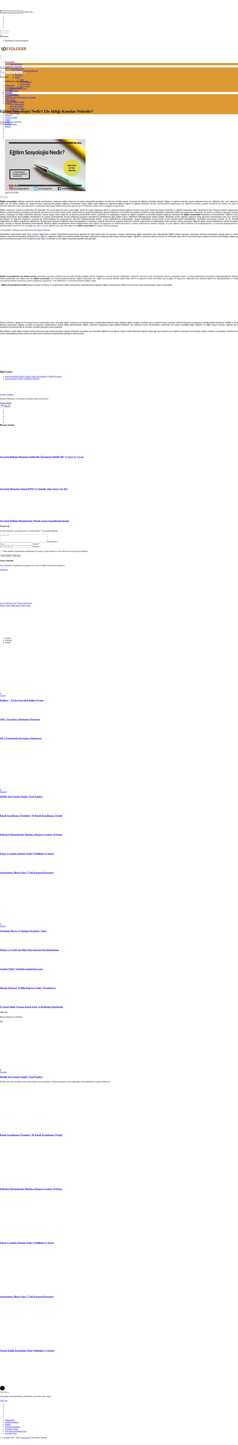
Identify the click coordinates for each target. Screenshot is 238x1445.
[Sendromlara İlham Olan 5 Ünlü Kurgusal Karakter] (9, 868)
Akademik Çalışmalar (13, 88)
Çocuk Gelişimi (11, 94)
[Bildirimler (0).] (1, 75)
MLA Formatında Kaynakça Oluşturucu (21, 738)
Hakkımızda (10, 62)
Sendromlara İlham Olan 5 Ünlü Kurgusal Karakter (27, 872)
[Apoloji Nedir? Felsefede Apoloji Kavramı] (9, 964)
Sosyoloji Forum (11, 1429)
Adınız (36, 544)
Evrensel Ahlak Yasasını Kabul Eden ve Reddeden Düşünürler (31, 1007)
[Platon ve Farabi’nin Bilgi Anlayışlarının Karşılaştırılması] (9, 945)
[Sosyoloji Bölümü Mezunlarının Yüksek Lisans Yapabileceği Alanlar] (21, 516)
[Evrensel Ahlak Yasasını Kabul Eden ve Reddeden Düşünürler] (9, 1002)
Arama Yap (27, 12)
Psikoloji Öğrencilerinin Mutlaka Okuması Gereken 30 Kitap (31, 834)
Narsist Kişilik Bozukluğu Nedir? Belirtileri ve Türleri (27, 1350)
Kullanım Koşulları (12, 1427)
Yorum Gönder (6, 556)
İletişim (8, 103)
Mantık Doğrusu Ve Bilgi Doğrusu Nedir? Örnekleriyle (28, 988)
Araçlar (3, 694)
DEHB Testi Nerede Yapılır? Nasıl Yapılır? (21, 796)
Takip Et (6, 406)
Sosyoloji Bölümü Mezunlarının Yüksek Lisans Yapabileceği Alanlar (34, 521)
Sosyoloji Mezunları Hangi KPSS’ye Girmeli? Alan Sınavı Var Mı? (34, 489)
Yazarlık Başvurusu (12, 3)
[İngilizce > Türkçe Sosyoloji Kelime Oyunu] (39, 691)
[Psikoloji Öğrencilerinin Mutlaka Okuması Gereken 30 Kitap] (9, 830)
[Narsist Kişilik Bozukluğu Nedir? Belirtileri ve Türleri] (39, 1346)
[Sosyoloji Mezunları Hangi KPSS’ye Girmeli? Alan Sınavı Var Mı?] (21, 484)
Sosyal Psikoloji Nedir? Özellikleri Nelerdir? (22, 379)
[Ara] (34, 12)
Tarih (7, 99)
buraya (40, 230)
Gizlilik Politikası (11, 1422)
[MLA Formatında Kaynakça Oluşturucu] (9, 733)
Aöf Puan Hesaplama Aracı (15, 1431)
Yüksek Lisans (11, 101)
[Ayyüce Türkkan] (5, 392)
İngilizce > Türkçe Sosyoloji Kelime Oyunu (22, 700)
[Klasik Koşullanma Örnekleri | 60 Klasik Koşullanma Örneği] (9, 811)
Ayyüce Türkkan (6, 122)
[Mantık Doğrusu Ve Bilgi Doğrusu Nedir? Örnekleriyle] (9, 983)
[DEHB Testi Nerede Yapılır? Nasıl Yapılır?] (39, 787)
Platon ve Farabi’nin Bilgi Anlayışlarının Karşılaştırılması (29, 950)
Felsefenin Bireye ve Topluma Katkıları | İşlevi (23, 931)
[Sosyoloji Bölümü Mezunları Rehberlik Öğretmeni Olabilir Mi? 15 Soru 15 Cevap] (21, 452)
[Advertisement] (119, 257)
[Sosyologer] (13, 53)
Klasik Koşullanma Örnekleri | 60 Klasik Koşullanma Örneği (31, 815)
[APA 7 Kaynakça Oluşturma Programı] (9, 715)
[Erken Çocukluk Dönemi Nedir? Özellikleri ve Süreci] (9, 849)
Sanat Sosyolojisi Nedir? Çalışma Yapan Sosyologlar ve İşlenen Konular (33, 376)
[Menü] (1, 66)
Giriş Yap (4, 32)
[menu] (1, 58)
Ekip (7, 5)
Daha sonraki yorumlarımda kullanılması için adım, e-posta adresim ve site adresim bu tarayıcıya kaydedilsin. (45, 551)
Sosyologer (4, 68)
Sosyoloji (8, 90)
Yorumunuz (52, 541)
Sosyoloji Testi (10, 1433)
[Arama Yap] (1, 10)
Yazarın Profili (5, 403)
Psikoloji (8, 92)
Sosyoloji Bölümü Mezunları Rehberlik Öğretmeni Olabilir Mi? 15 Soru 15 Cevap (41, 457)
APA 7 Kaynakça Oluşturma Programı (20, 719)
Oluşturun (4, 570)
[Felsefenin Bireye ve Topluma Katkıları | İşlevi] (39, 922)
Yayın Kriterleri (16, 64)
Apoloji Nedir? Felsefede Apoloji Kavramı (21, 969)
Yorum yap (4, 526)
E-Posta (36, 546)
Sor (1, 1021)
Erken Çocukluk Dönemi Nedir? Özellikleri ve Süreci (27, 853)
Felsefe (8, 97)
